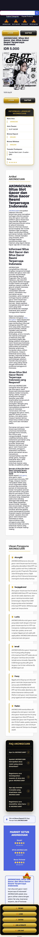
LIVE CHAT (21, 931)
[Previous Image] (3, 69)
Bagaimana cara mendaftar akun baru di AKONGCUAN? (17, 804)
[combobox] (17, 13)
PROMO (20, 907)
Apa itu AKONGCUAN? (17, 752)
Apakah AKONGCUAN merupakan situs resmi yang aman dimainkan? (17, 762)
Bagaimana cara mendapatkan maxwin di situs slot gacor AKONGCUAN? (17, 777)
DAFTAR (28, 33)
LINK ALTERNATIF (20, 925)
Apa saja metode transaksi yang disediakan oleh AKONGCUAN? (15, 791)
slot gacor (23, 475)
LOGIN (10, 33)
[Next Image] (35, 69)
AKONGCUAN (14, 211)
